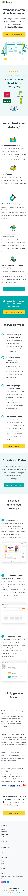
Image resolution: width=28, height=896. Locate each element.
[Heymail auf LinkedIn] (5, 882)
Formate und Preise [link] (6, 847)
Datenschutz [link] (4, 834)
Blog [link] (2, 860)
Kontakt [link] (3, 829)
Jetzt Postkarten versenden (14, 34)
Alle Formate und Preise (14, 485)
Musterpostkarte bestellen (14, 312)
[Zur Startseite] (8, 2)
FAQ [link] (2, 863)
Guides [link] (3, 866)
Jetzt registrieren (14, 446)
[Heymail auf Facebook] (8, 882)
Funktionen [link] (4, 845)
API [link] (2, 852)
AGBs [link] (2, 836)
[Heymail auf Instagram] (2, 882)
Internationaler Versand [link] (7, 850)
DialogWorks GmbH (16, 892)
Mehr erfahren (14, 289)
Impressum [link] (4, 831)
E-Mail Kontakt (14, 813)
